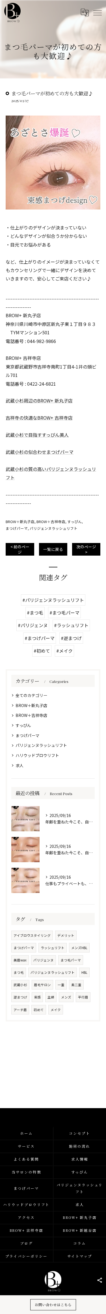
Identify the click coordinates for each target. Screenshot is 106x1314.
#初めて (42, 650)
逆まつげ (20, 997)
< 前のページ (19, 549)
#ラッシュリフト (71, 625)
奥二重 (76, 984)
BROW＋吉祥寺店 (50, 521)
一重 (61, 984)
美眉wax (20, 960)
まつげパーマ (17, 528)
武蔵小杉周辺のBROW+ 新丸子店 (39, 400)
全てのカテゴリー (31, 695)
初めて (39, 1009)
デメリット (65, 935)
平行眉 (83, 997)
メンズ (66, 997)
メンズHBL (79, 947)
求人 (19, 765)
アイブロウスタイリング (32, 935)
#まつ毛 (35, 612)
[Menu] (97, 12)
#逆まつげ (71, 638)
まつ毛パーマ (70, 960)
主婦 (50, 997)
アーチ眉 (20, 1009)
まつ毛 (19, 972)
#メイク (64, 650)
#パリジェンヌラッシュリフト (53, 600)
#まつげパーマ (40, 638)
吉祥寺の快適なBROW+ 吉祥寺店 (39, 417)
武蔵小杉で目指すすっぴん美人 (37, 434)
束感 (37, 997)
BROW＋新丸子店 (20, 521)
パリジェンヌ (43, 960)
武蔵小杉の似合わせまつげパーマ (39, 451)
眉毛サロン (42, 984)
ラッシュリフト (52, 947)
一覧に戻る (53, 549)
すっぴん (74, 521)
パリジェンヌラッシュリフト (53, 528)
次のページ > (86, 549)
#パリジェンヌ (33, 625)
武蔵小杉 (20, 984)
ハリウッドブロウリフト (37, 755)
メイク (56, 1009)
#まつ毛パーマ (64, 612)
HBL (84, 972)
